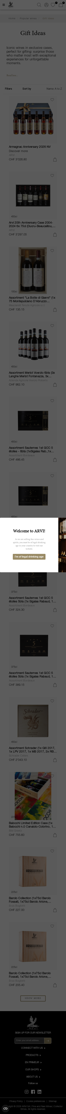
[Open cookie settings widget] (5, 1108)
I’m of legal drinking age (29, 556)
